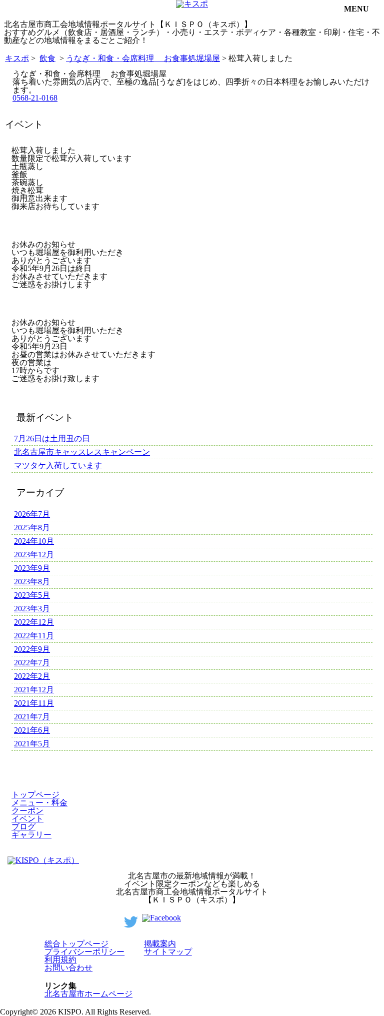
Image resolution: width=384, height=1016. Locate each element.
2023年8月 (32, 581)
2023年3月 (32, 608)
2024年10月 (34, 541)
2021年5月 (32, 743)
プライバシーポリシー (84, 951)
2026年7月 (32, 514)
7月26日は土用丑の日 (52, 438)
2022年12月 (34, 622)
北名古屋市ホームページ (88, 994)
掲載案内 (160, 943)
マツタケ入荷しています (58, 465)
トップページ (36, 794)
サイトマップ (168, 951)
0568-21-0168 (35, 98)
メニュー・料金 (40, 802)
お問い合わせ (68, 967)
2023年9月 (32, 568)
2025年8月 (32, 527)
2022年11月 (34, 635)
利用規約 (60, 959)
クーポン (28, 810)
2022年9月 (32, 649)
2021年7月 (32, 716)
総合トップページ (76, 943)
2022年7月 (32, 662)
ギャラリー (32, 834)
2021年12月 (34, 689)
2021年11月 (34, 703)
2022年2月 (32, 676)
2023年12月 (34, 554)
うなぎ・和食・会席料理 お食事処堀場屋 (143, 58)
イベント (28, 818)
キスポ (17, 58)
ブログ (24, 826)
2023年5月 (32, 595)
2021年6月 (32, 730)
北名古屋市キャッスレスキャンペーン (82, 452)
